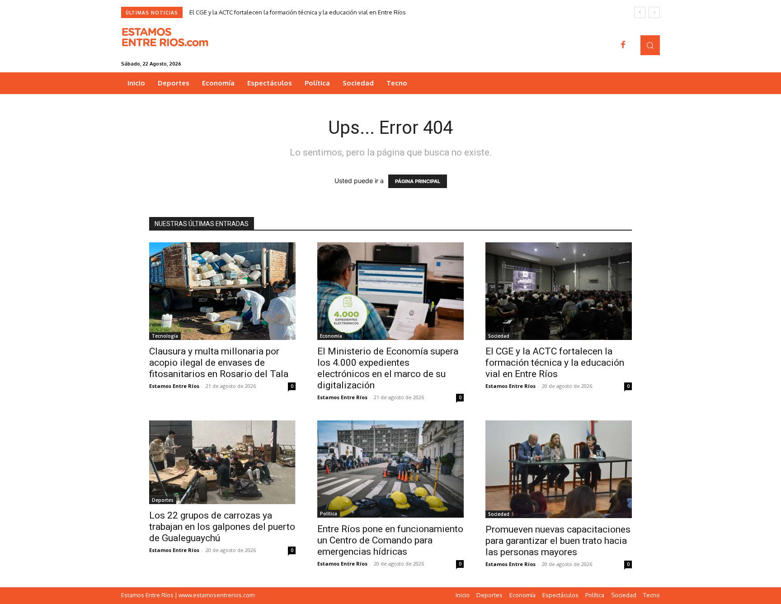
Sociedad (498, 336)
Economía (331, 336)
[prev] (639, 12)
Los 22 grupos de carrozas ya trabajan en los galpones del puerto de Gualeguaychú (222, 526)
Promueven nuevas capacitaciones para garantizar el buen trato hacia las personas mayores (557, 540)
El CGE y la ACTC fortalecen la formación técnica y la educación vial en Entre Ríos (297, 12)
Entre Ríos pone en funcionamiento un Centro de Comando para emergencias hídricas (390, 540)
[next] (654, 12)
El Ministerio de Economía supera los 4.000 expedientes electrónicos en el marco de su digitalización (387, 368)
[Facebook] (623, 45)
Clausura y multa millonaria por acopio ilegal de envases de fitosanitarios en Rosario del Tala (218, 362)
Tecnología (165, 336)
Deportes (163, 500)
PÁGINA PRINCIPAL (417, 181)
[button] (650, 45)
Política (328, 513)
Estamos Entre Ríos (174, 385)
